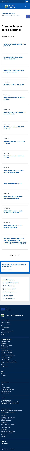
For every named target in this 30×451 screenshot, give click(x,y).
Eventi (2, 386)
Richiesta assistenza (6, 420)
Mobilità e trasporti (5, 359)
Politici (2, 329)
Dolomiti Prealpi (5, 393)
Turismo (3, 364)
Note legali (3, 435)
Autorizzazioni (4, 349)
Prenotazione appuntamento (8, 417)
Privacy (3, 334)
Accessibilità (4, 429)
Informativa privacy (5, 426)
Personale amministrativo (7, 331)
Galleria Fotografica (5, 388)
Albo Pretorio (4, 422)
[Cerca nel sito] (26, 6)
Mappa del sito (4, 449)
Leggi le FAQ (4, 415)
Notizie (2, 373)
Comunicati (3, 375)
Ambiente (3, 343)
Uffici (2, 326)
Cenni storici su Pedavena (7, 389)
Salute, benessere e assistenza (8, 361)
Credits (12, 449)
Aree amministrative (6, 324)
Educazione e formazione (7, 354)
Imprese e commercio (6, 357)
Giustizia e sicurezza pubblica (8, 356)
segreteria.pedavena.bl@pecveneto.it (12, 411)
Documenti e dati (5, 333)
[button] (28, 16)
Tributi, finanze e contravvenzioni (9, 363)
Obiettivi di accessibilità (7, 433)
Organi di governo (5, 322)
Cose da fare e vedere (6, 391)
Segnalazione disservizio (7, 419)
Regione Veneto (5, 1)
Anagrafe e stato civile (6, 345)
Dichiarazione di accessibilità (8, 431)
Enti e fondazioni (5, 327)
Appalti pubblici (4, 347)
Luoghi (2, 384)
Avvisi (2, 377)
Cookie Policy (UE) (5, 428)
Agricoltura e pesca (5, 341)
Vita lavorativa (4, 366)
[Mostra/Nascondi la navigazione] (2, 6)
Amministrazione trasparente (8, 424)
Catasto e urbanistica (6, 350)
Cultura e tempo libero (6, 352)
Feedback (3, 436)
